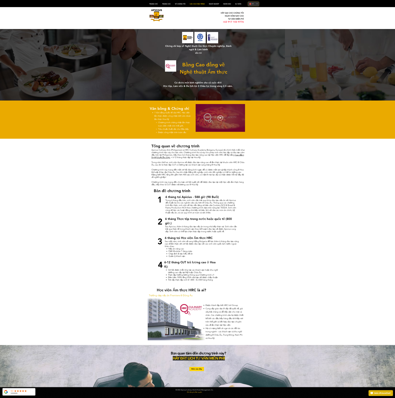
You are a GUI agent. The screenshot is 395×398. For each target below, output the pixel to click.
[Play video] (220, 117)
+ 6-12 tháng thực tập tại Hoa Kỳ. (186, 157)
